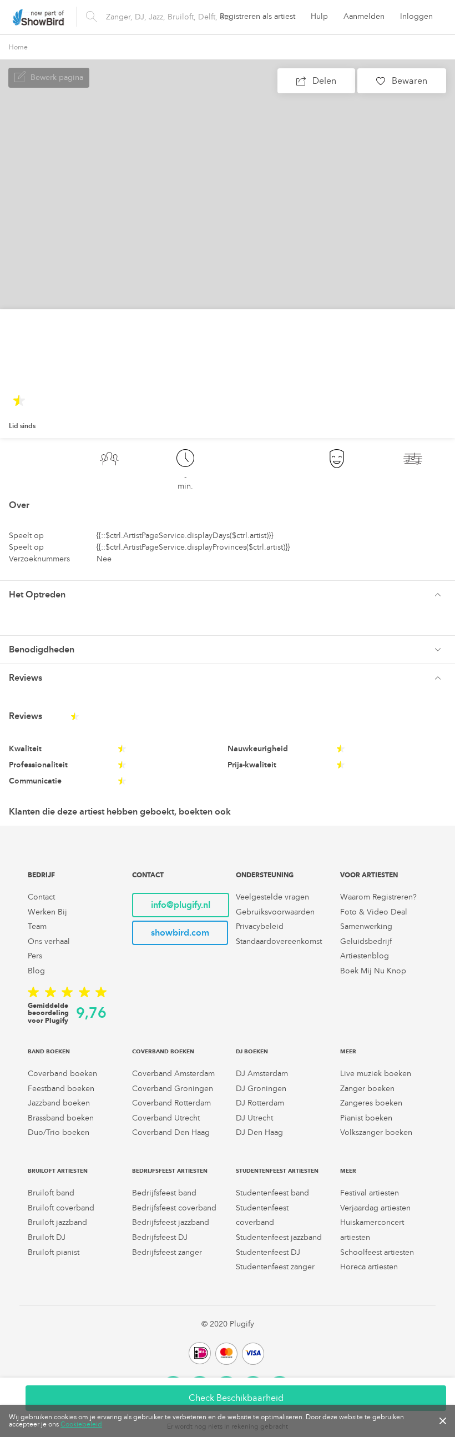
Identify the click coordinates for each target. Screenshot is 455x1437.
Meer (348, 1051)
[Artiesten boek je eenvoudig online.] (38, 17)
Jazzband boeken (59, 1103)
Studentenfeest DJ (268, 1252)
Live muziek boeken (375, 1073)
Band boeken (49, 1051)
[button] (227, 595)
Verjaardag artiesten (375, 1208)
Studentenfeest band (272, 1193)
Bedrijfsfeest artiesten (170, 1170)
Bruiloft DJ (46, 1237)
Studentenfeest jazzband (279, 1237)
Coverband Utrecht (166, 1118)
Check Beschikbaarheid (236, 1398)
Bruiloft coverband (61, 1208)
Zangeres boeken (371, 1103)
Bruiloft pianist (53, 1252)
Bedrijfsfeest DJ (160, 1237)
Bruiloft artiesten (58, 1170)
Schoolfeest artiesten (377, 1252)
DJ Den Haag (259, 1132)
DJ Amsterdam (262, 1073)
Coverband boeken (62, 1073)
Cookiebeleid (81, 1424)
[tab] (227, 594)
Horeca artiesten (369, 1267)
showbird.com (180, 932)
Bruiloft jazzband (57, 1222)
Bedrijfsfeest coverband (174, 1208)
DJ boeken (252, 1051)
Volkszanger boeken (376, 1132)
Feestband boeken (61, 1088)
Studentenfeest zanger (275, 1267)
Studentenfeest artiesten (277, 1170)
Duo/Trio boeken (58, 1132)
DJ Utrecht (254, 1118)
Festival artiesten (369, 1193)
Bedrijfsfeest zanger (167, 1252)
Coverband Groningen (172, 1088)
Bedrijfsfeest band (164, 1193)
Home (18, 47)
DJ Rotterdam (260, 1103)
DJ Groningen (261, 1088)
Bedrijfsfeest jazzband (170, 1222)
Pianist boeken (366, 1118)
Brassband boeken (61, 1118)
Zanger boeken (367, 1088)
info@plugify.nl (180, 905)
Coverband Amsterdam (173, 1073)
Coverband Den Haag (171, 1132)
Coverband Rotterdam (171, 1103)
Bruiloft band (51, 1193)
